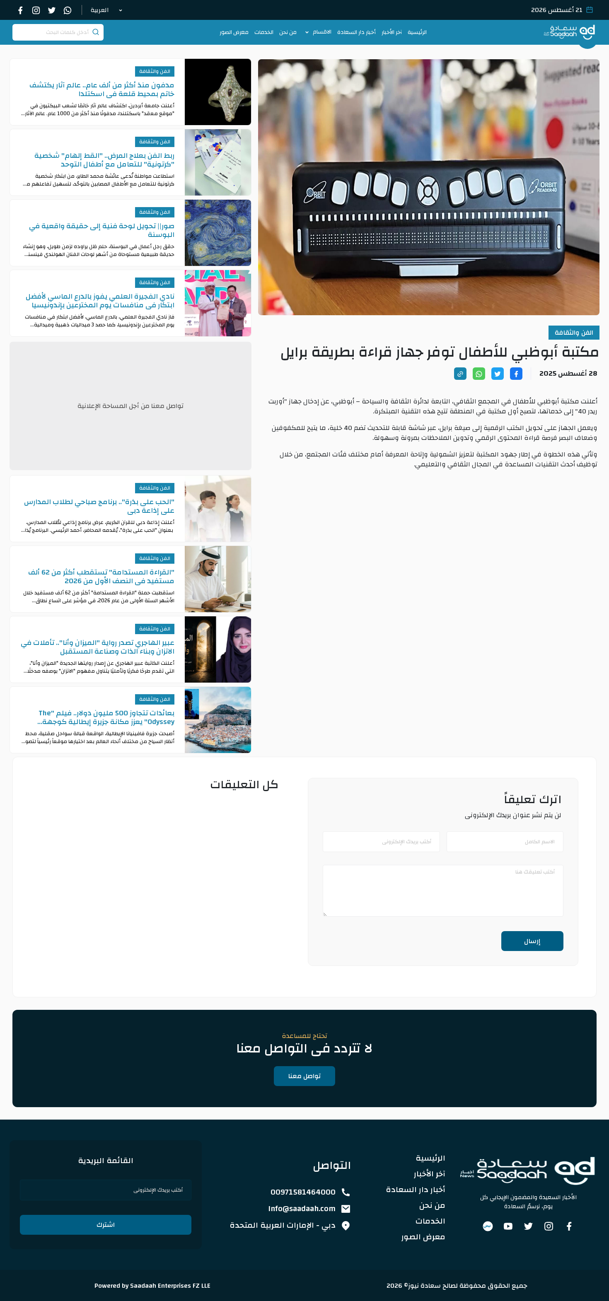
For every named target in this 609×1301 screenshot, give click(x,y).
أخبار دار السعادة (356, 32)
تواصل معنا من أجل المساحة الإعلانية (130, 406)
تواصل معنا (304, 1076)
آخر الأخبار (392, 32)
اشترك (106, 1225)
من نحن (288, 32)
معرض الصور (234, 32)
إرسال (532, 941)
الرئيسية (417, 32)
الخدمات (263, 32)
